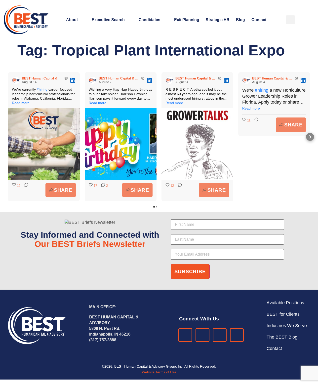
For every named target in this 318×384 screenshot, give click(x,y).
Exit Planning (186, 20)
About (72, 20)
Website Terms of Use (159, 372)
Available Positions (285, 302)
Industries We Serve (287, 325)
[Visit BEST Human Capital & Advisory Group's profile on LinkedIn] (17, 80)
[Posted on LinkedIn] (73, 80)
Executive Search (108, 20)
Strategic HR (218, 20)
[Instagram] (237, 335)
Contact (258, 20)
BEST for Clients (283, 314)
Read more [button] (21, 103)
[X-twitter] (220, 335)
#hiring (42, 89)
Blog (240, 20)
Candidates (149, 20)
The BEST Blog (282, 337)
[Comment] (24, 190)
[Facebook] (202, 335)
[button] (290, 19)
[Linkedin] (185, 335)
